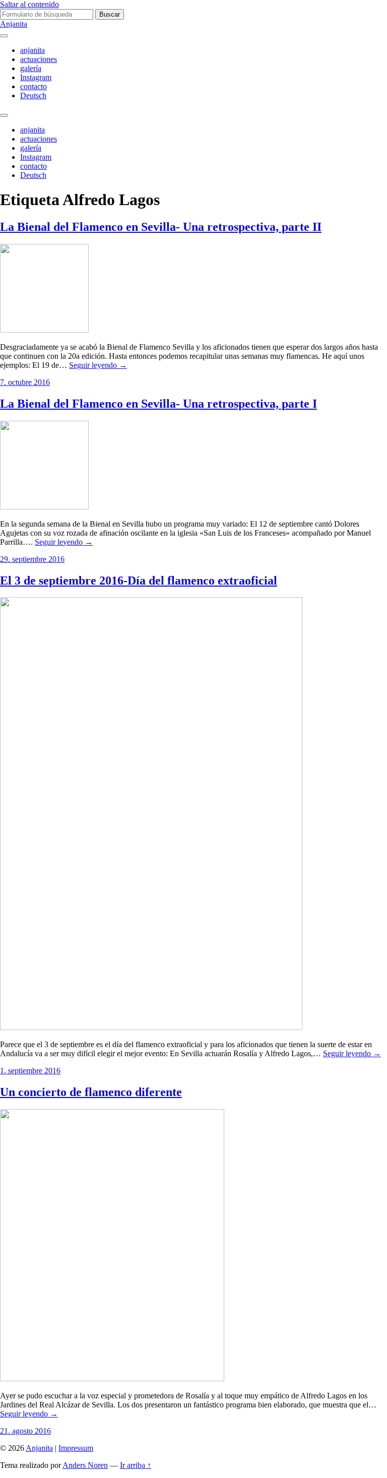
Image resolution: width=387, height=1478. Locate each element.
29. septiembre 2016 (32, 559)
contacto (33, 86)
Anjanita (13, 24)
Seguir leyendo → (98, 365)
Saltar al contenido (29, 4)
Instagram (35, 77)
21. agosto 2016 (25, 1431)
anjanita (32, 50)
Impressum (75, 1448)
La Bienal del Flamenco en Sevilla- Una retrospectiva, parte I (158, 403)
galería (30, 68)
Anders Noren (85, 1465)
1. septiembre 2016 (30, 1070)
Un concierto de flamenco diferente (91, 1092)
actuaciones (38, 59)
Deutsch (33, 95)
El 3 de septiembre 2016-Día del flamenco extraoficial (138, 580)
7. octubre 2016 (25, 382)
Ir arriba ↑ (135, 1465)
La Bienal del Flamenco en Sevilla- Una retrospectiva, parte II (160, 226)
